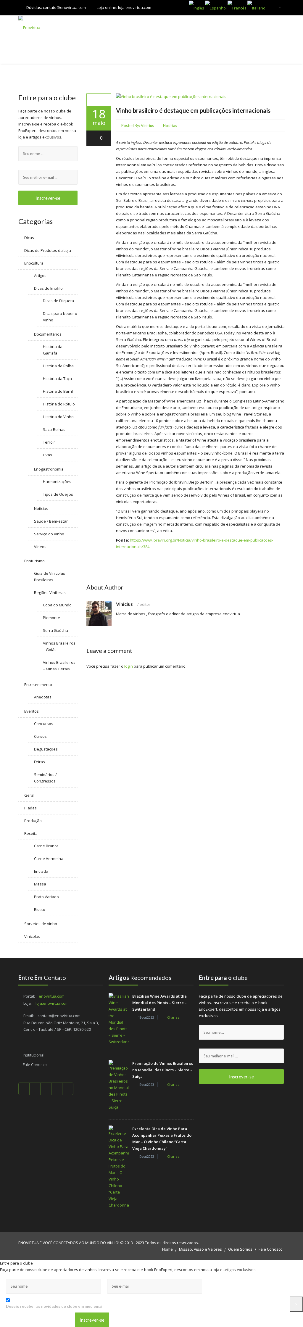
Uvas (47, 455)
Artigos (40, 275)
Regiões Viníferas (50, 592)
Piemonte (51, 617)
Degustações (46, 749)
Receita (31, 833)
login (128, 666)
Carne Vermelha (48, 858)
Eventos (31, 711)
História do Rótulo (59, 404)
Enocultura (33, 263)
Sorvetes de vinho (40, 923)
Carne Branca (46, 845)
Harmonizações (57, 481)
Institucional (33, 1055)
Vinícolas (32, 936)
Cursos (40, 736)
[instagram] (67, 1089)
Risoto (39, 909)
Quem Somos (240, 1249)
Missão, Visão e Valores (200, 1249)
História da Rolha (58, 365)
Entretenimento (38, 684)
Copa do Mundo (57, 605)
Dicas (29, 237)
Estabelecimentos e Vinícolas (230, 51)
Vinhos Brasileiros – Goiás (59, 646)
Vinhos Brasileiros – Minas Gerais (59, 665)
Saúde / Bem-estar (51, 521)
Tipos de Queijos (58, 494)
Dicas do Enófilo (48, 288)
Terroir (49, 442)
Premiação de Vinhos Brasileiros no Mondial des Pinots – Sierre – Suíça (162, 1070)
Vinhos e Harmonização (164, 51)
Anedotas (42, 697)
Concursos (43, 723)
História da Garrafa (52, 350)
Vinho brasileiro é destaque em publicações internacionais (193, 110)
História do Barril (58, 391)
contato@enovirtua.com (64, 7)
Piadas (30, 808)
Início (72, 51)
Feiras (39, 761)
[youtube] (46, 1089)
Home (167, 1249)
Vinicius (147, 125)
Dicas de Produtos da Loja (47, 250)
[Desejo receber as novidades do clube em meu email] (57, 1300)
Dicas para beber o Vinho (60, 317)
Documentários (48, 334)
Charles (173, 1017)
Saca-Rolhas (54, 429)
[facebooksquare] (24, 1089)
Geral (29, 795)
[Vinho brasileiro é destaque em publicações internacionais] (98, 99)
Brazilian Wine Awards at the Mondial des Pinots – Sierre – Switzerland (159, 1002)
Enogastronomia (49, 469)
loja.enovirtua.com (134, 7)
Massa (40, 884)
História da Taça (57, 378)
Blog (275, 51)
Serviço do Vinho (49, 534)
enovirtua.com (52, 996)
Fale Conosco (35, 1064)
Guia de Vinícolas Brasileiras (49, 576)
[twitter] (35, 1089)
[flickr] (56, 1089)
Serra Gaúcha (55, 630)
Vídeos (40, 546)
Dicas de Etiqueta (58, 300)
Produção (33, 820)
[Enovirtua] (46, 27)
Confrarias (118, 51)
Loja (92, 51)
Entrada (41, 871)
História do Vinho (58, 416)
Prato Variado (46, 896)
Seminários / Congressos (45, 778)
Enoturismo (34, 560)
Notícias (170, 125)
